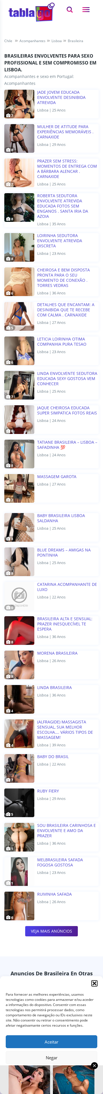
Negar (52, 1057)
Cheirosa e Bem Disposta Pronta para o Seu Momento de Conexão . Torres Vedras (63, 277)
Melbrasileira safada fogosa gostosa (60, 862)
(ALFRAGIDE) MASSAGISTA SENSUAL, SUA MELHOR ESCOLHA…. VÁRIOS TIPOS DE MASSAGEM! (65, 729)
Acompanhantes (19, 83)
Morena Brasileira (57, 653)
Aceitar (51, 1042)
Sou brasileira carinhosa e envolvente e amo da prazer (66, 830)
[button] (94, 983)
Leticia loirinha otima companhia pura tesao (61, 341)
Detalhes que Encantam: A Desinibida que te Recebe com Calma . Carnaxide (65, 310)
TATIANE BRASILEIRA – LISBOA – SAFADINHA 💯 (67, 445)
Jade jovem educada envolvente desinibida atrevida (61, 97)
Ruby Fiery (48, 791)
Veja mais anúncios (51, 931)
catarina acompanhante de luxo (67, 587)
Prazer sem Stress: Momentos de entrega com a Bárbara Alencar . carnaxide (67, 168)
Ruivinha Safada (54, 894)
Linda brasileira (54, 687)
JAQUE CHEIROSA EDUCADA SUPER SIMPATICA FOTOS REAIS (67, 410)
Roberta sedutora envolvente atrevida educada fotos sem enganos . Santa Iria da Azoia (62, 206)
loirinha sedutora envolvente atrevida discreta (59, 240)
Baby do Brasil (53, 756)
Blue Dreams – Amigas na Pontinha (64, 552)
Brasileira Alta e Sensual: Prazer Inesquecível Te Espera (64, 624)
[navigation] (86, 9)
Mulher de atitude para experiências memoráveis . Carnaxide (65, 132)
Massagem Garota (56, 476)
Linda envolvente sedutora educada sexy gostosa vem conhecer (67, 378)
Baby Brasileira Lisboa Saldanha (61, 518)
